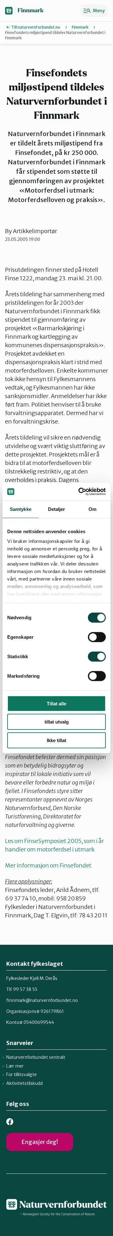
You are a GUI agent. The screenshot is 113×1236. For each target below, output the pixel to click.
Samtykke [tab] (20, 508)
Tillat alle (56, 703)
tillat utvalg (57, 722)
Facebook (9, 1121)
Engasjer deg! (39, 1142)
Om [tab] (92, 508)
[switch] (97, 637)
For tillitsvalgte (21, 1074)
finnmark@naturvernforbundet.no (42, 1000)
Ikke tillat (56, 740)
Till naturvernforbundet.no (35, 27)
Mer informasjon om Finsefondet (48, 865)
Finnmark (31, 11)
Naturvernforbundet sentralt (35, 1057)
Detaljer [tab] (56, 508)
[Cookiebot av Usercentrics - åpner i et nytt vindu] (80, 492)
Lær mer (15, 1066)
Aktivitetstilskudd (24, 1083)
